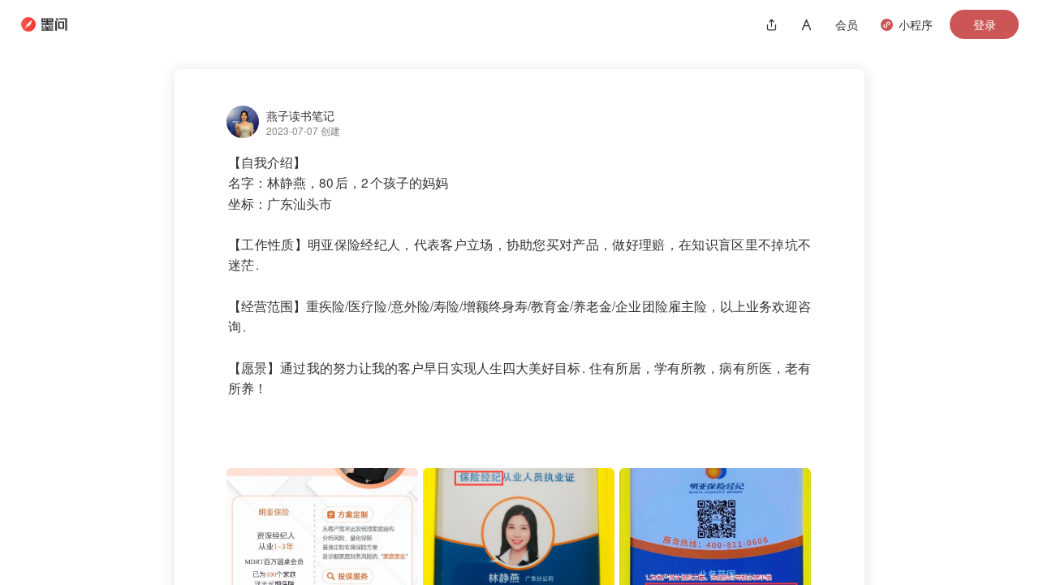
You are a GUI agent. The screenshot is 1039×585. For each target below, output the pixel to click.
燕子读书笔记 (300, 115)
